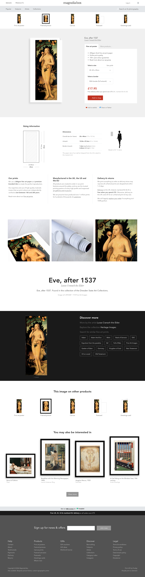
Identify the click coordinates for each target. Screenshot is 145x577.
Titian (8, 482)
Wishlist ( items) (66, 550)
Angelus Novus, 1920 (83, 480)
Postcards (37, 555)
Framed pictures (39, 547)
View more (72, 494)
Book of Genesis (121, 338)
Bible (108, 338)
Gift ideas (63, 547)
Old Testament (100, 354)
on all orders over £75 (72, 513)
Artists (27, 9)
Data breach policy (119, 553)
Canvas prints (38, 550)
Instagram (90, 558)
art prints (108, 60)
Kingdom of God (115, 348)
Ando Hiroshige (115, 482)
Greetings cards (39, 558)
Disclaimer (116, 558)
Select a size (100, 65)
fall (107, 343)
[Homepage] (72, 3)
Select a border (93, 76)
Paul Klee (78, 482)
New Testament (131, 348)
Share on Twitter (106, 107)
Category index (92, 555)
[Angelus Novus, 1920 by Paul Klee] (90, 459)
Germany (101, 348)
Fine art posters (39, 545)
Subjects (18, 9)
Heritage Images (108, 327)
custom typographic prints (41, 571)
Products (19, 3)
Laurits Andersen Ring (48, 482)
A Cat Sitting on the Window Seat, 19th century (123, 479)
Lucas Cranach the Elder (92, 40)
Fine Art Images (131, 343)
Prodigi (135, 568)
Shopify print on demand (129, 571)
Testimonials (12, 550)
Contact (10, 545)
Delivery (100, 190)
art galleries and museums (62, 191)
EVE (133, 338)
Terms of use (117, 550)
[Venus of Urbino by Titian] (21, 466)
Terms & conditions (119, 545)
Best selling (91, 545)
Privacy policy (118, 547)
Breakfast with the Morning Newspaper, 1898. (55, 479)
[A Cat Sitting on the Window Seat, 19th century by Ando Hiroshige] (124, 456)
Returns (10, 558)
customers (77, 197)
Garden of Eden (87, 348)
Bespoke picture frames (24, 571)
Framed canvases (40, 553)
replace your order (115, 199)
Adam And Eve (96, 338)
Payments (11, 553)
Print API (127, 568)
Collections (37, 9)
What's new (38, 561)
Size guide (110, 65)
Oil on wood (86, 354)
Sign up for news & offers (49, 527)
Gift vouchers (65, 545)
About (10, 547)
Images (9, 3)
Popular (8, 9)
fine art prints (28, 196)
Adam (84, 338)
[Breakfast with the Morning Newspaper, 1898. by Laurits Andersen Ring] (55, 457)
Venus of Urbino (12, 480)
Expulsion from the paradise (91, 343)
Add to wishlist (92, 107)
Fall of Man (117, 343)
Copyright (116, 555)
